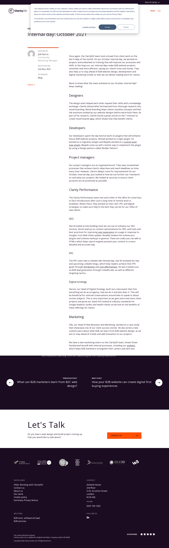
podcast (131, 345)
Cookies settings (89, 27)
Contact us (116, 435)
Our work (18, 494)
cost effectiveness (108, 266)
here (92, 118)
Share (30, 84)
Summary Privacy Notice (26, 500)
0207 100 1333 (93, 506)
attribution (89, 266)
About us (18, 490)
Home (30, 28)
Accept (107, 27)
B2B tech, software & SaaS (27, 518)
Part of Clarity (151, 2)
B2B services (20, 521)
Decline (126, 27)
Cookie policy (20, 497)
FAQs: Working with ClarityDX (28, 484)
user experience (106, 232)
